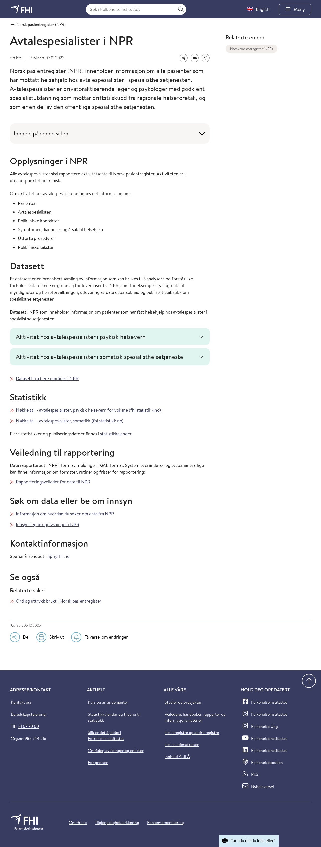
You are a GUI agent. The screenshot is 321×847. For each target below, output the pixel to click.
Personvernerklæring (165, 822)
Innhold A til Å (177, 756)
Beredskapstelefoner (29, 714)
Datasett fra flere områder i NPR (47, 378)
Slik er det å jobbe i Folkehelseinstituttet (106, 735)
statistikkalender (116, 434)
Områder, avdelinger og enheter (116, 750)
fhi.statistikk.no (107, 421)
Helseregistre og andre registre (192, 732)
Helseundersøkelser (182, 744)
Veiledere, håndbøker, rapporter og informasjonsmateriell (195, 717)
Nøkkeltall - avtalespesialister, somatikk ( (54, 421)
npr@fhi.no (58, 556)
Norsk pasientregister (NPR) (251, 48)
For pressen (98, 762)
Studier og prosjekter (183, 702)
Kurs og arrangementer (108, 702)
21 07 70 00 (28, 726)
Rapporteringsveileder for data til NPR (53, 482)
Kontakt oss (21, 702)
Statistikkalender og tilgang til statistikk (114, 717)
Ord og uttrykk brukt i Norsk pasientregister (58, 601)
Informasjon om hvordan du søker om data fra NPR (65, 514)
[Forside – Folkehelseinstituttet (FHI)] (21, 9)
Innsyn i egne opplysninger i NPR (47, 524)
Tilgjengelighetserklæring (117, 822)
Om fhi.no (78, 822)
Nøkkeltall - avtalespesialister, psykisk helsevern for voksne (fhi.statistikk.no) (88, 410)
